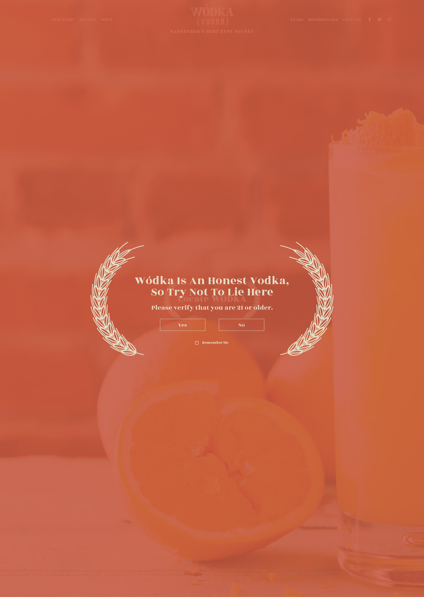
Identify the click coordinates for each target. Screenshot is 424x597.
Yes (182, 325)
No (241, 325)
